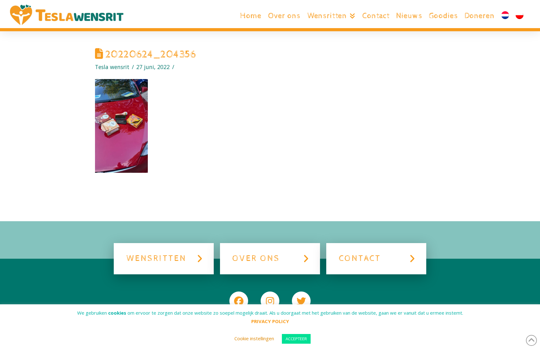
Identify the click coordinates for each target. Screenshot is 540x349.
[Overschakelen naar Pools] (519, 16)
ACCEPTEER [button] (296, 339)
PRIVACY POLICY (270, 321)
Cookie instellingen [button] (254, 338)
